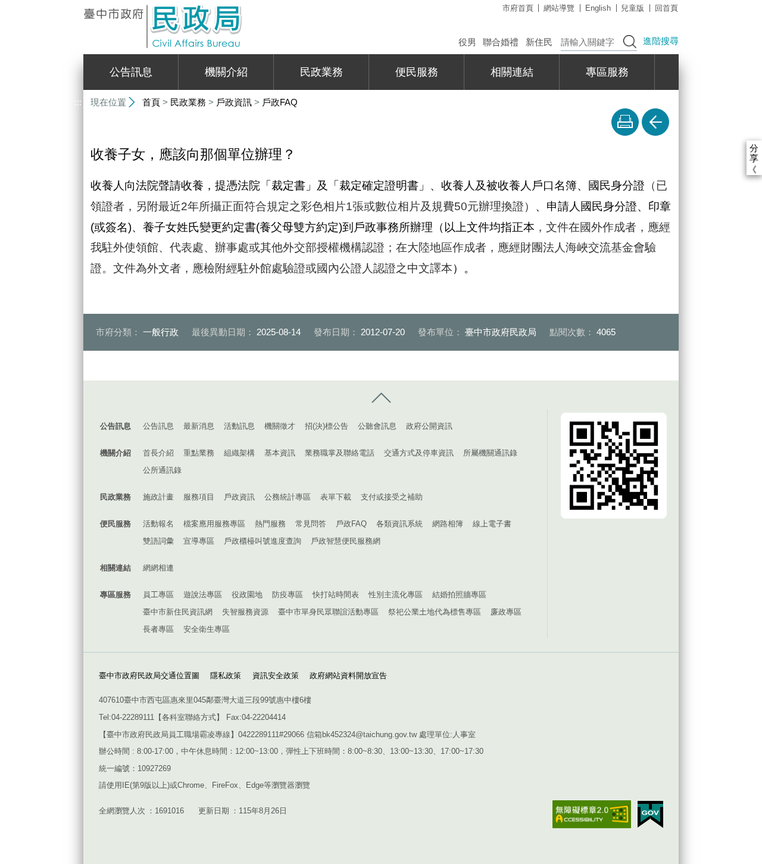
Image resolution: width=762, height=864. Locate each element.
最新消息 (198, 426)
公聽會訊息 (377, 426)
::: (78, 5)
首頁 (151, 102)
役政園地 (247, 594)
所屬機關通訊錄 (490, 452)
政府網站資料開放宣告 (348, 675)
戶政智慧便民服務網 (345, 541)
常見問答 (310, 523)
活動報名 (158, 523)
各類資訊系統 (399, 523)
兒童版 (632, 8)
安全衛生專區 (206, 629)
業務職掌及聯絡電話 (339, 452)
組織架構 (239, 452)
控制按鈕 (381, 398)
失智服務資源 (245, 611)
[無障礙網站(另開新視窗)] (591, 814)
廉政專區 (506, 611)
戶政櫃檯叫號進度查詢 (262, 541)
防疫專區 (287, 594)
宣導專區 (198, 541)
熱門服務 (270, 523)
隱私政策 (225, 675)
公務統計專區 (287, 496)
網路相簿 (447, 523)
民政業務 (321, 72)
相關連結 (512, 72)
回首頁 (666, 8)
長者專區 (158, 629)
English (598, 8)
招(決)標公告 (326, 426)
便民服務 (416, 72)
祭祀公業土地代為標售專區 (434, 611)
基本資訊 (279, 452)
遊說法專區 (202, 594)
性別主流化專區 (395, 594)
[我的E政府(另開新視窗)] (650, 814)
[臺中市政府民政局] (163, 26)
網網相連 (158, 567)
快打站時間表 (336, 594)
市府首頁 (517, 8)
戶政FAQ (280, 102)
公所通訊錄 (162, 470)
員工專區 (158, 594)
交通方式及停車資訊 (419, 452)
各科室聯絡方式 (189, 717)
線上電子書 (492, 523)
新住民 (539, 42)
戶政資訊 (234, 102)
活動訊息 (239, 426)
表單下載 (335, 496)
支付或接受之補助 (392, 496)
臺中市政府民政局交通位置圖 (149, 675)
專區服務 (607, 72)
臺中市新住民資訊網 (178, 611)
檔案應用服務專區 (214, 523)
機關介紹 (226, 72)
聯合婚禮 (501, 42)
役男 (467, 42)
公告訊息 (131, 72)
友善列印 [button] (625, 122)
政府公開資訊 (429, 426)
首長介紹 (158, 452)
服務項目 (198, 496)
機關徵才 (279, 426)
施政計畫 (158, 496)
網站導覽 (559, 8)
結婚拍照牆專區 (459, 594)
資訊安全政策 (275, 675)
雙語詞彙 (158, 541)
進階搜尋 (661, 41)
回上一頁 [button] (655, 122)
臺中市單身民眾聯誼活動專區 (328, 611)
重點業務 (198, 452)
